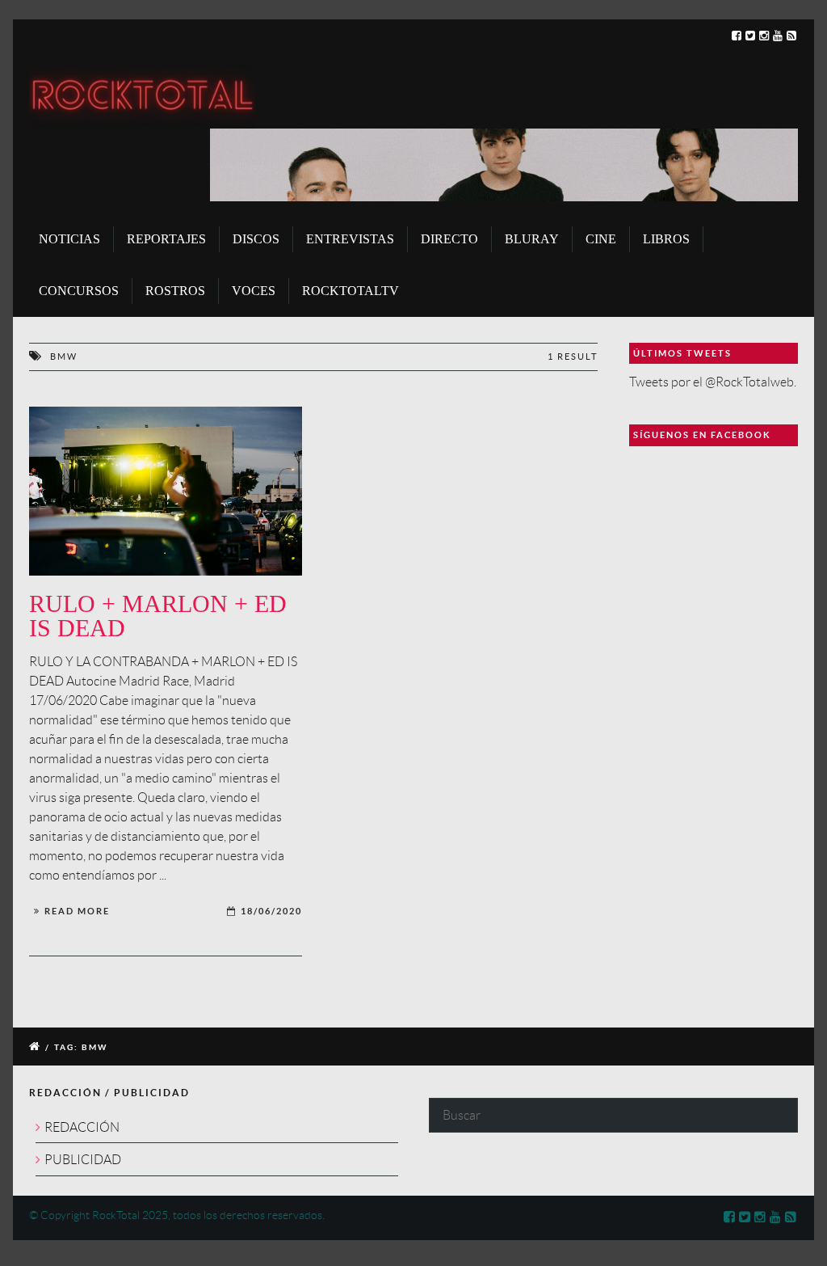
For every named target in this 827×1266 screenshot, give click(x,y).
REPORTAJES (166, 239)
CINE (601, 239)
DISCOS (256, 239)
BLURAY (532, 239)
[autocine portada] (165, 491)
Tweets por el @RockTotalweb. (712, 382)
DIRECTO (449, 239)
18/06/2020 (271, 911)
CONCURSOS (79, 291)
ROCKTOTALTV (350, 291)
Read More (77, 911)
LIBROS (666, 239)
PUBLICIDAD (82, 1160)
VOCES (253, 291)
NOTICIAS (69, 239)
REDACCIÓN (82, 1127)
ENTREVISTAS (350, 239)
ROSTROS (175, 291)
